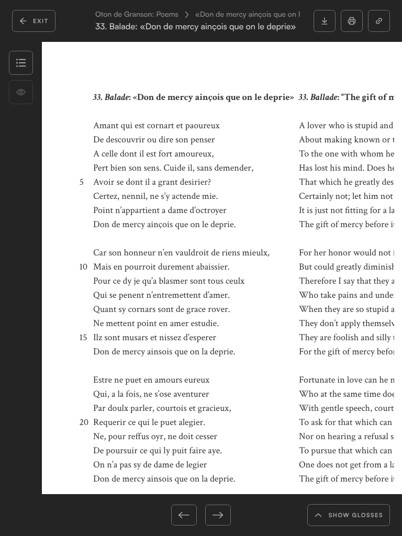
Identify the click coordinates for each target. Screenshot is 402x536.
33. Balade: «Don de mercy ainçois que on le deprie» (195, 26)
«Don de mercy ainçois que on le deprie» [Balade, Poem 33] (294, 14)
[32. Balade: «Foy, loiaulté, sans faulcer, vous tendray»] (155, 515)
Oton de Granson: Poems (136, 14)
